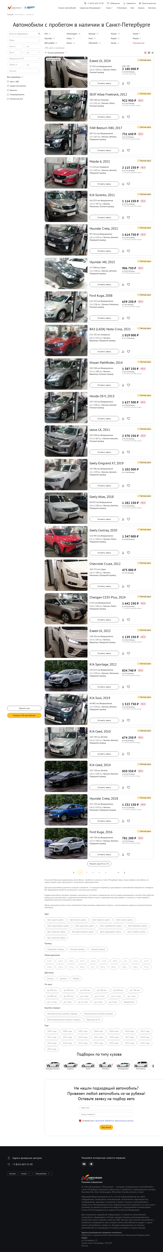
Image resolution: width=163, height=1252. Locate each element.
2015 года (98, 1037)
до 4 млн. (98, 1002)
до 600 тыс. (118, 990)
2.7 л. (71, 967)
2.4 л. (49, 967)
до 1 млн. (84, 996)
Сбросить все (24, 708)
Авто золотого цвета (56, 937)
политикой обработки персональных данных (114, 1121)
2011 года (145, 1031)
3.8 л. (124, 967)
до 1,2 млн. (100, 996)
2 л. (125, 961)
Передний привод (55, 949)
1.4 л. (71, 961)
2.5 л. (60, 967)
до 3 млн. (68, 1002)
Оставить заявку (104, 83)
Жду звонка (106, 1127)
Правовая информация (92, 1182)
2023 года (114, 1043)
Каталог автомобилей (67, 8)
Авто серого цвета (55, 919)
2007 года (82, 1031)
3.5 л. (102, 967)
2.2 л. (135, 961)
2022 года (98, 1043)
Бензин (50, 978)
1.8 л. (115, 961)
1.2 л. (49, 961)
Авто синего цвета (124, 919)
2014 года (82, 1037)
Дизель (63, 978)
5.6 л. (135, 967)
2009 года (113, 1031)
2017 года (129, 1037)
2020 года (67, 1043)
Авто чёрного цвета (101, 919)
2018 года (145, 1037)
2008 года (98, 1031)
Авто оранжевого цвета (110, 931)
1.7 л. (104, 961)
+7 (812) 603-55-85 (22, 1164)
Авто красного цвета (84, 925)
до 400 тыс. (69, 990)
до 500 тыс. (102, 990)
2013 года (67, 1037)
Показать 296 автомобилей (24, 715)
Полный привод (77, 949)
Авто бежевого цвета (137, 925)
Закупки (141, 8)
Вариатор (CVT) (93, 1019)
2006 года (67, 1031)
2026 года (51, 1049)
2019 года (51, 1043)
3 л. (92, 967)
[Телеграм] (91, 1164)
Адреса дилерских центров (27, 1157)
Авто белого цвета (78, 919)
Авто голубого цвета (136, 931)
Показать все (138, 43)
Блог (132, 8)
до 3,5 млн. (83, 1002)
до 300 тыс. (52, 990)
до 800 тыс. (52, 996)
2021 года (82, 1043)
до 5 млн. (113, 1002)
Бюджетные (129, 1002)
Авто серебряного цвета (111, 925)
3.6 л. (113, 967)
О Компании (122, 8)
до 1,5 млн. (116, 996)
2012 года (51, 1037)
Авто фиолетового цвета (83, 931)
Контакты (152, 8)
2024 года (129, 1043)
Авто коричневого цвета (58, 925)
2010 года (129, 1031)
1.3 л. (60, 961)
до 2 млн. (132, 996)
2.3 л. (146, 961)
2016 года (114, 1037)
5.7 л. (146, 967)
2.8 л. (82, 967)
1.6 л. (93, 961)
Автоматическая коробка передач (62, 1013)
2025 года (145, 1043)
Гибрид (76, 978)
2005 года (51, 1031)
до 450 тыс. (85, 990)
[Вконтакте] (84, 1164)
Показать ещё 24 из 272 (99, 864)
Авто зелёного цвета (56, 931)
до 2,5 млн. (52, 1002)
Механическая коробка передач (98, 1013)
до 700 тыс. (135, 990)
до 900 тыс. (69, 996)
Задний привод (98, 949)
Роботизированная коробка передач (63, 1019)
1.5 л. (82, 961)
